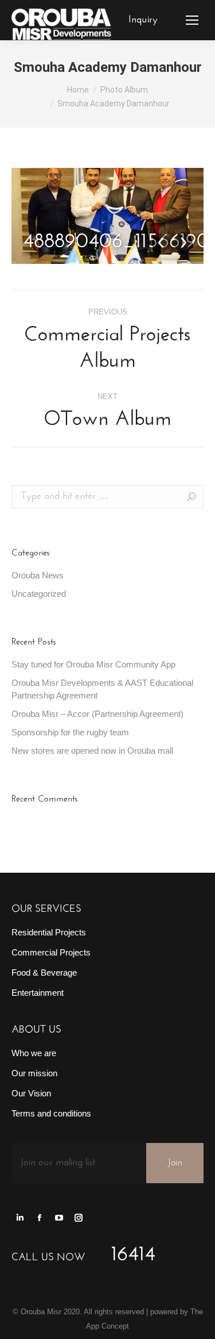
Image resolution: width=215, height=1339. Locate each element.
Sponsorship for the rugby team (70, 732)
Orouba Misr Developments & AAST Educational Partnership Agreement (102, 689)
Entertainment (37, 992)
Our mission (34, 1073)
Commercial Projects (51, 952)
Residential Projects (48, 932)
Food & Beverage (44, 972)
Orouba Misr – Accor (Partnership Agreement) (97, 714)
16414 (133, 1255)
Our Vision (31, 1093)
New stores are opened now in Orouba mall (92, 750)
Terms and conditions (51, 1113)
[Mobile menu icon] (192, 20)
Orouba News (37, 575)
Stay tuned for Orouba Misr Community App (93, 664)
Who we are (33, 1053)
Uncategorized (38, 593)
